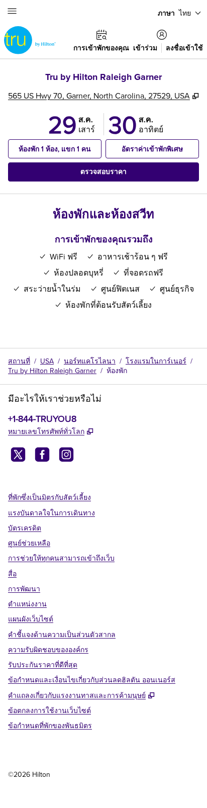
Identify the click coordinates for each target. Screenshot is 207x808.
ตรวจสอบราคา (122, 171)
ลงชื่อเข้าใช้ (184, 48)
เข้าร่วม (145, 48)
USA (47, 361)
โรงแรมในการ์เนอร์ (156, 361)
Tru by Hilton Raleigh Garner (52, 371)
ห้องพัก (117, 371)
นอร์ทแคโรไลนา (90, 361)
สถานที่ (19, 361)
